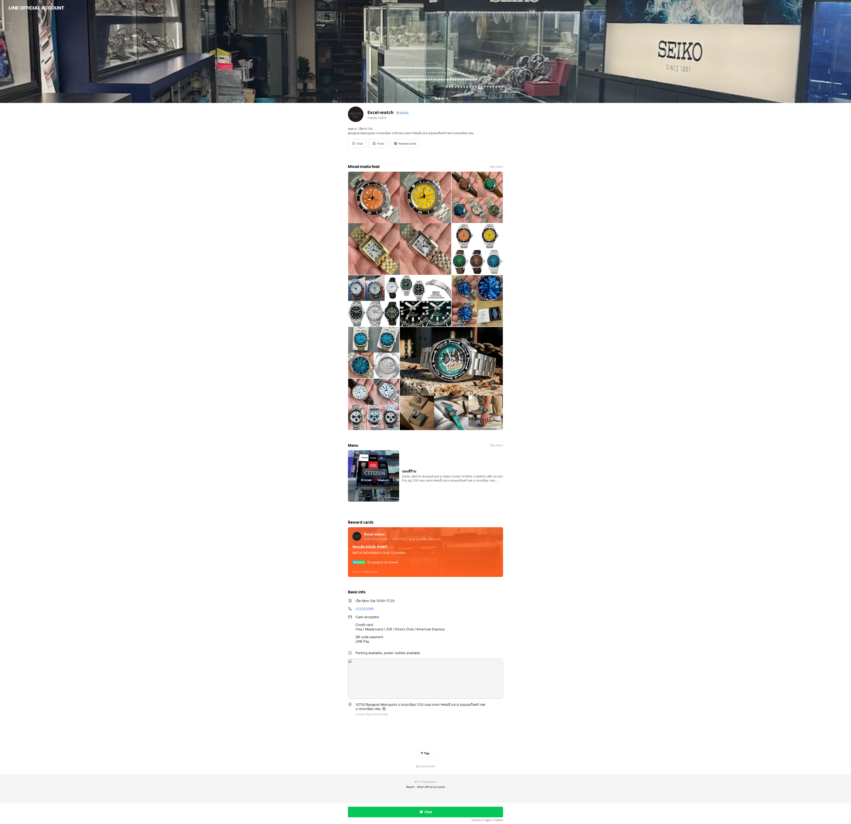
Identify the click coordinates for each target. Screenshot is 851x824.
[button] (378, 143)
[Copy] (384, 709)
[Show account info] (402, 113)
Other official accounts (431, 787)
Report (410, 787)
